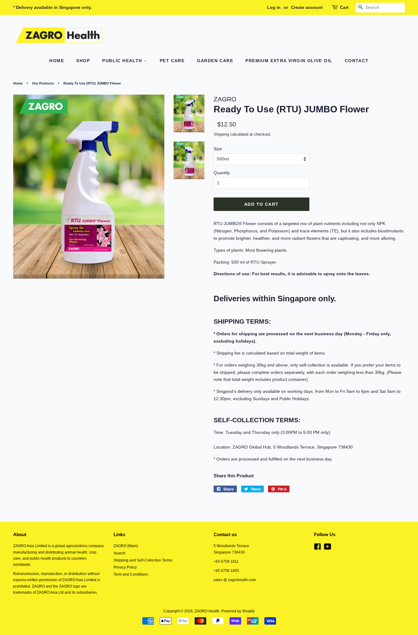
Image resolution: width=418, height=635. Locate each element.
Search (119, 553)
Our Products (43, 83)
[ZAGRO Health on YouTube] (327, 548)
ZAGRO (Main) (126, 546)
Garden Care (215, 60)
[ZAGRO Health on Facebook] (317, 548)
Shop (83, 60)
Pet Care (172, 60)
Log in (274, 7)
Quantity (222, 172)
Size (218, 148)
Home (56, 60)
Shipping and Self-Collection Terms (143, 560)
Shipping (221, 134)
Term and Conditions (131, 574)
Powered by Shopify (238, 611)
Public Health (123, 60)
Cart (344, 7)
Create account (307, 7)
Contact (357, 60)
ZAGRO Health (207, 611)
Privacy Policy (125, 567)
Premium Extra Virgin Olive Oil (288, 60)
